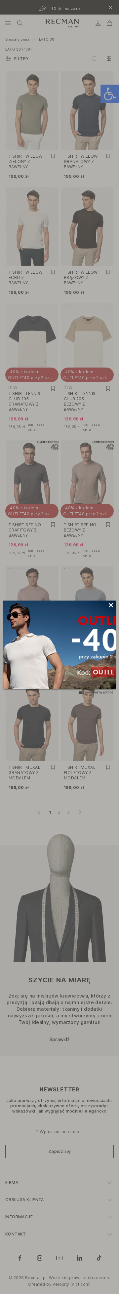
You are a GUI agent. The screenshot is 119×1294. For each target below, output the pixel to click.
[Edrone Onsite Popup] (59, 647)
